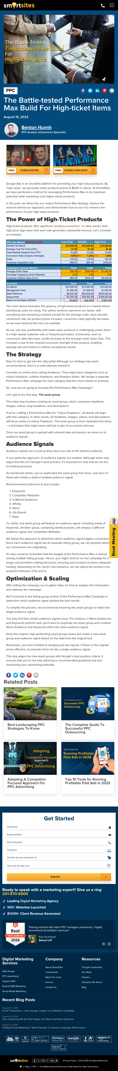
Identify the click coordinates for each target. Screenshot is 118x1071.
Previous (104, 943)
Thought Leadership (92, 966)
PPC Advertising (10, 975)
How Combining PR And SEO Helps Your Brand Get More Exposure (38, 1018)
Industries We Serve (92, 981)
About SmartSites (54, 966)
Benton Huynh (37, 127)
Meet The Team (53, 976)
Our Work (86, 971)
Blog (84, 986)
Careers (49, 981)
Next (109, 943)
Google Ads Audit (76, 170)
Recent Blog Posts (18, 999)
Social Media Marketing (14, 990)
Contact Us (51, 986)
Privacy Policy (69, 1059)
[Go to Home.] (21, 1065)
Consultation (29, 170)
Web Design (8, 970)
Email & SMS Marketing (14, 985)
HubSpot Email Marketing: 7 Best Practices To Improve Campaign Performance (43, 1026)
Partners (86, 976)
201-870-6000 (103, 5)
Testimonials (51, 971)
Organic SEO (8, 980)
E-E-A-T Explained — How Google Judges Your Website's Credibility (38, 1009)
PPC (10, 90)
